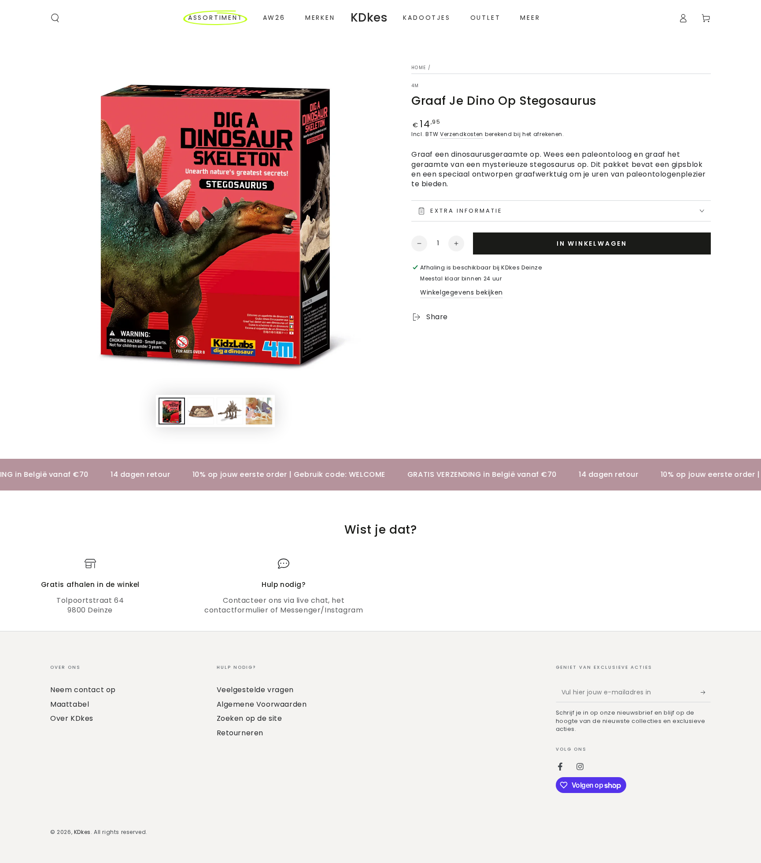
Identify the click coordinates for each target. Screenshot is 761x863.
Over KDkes (71, 718)
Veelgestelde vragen (255, 690)
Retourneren (240, 733)
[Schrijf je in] (706, 692)
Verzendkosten (461, 134)
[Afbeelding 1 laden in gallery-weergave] (172, 411)
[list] (380, 587)
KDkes (82, 832)
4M (415, 86)
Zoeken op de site (249, 718)
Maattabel (69, 704)
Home (418, 67)
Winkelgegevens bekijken (461, 292)
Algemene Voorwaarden (262, 704)
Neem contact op (83, 690)
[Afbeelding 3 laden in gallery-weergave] (230, 411)
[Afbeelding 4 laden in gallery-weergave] (259, 411)
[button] (55, 18)
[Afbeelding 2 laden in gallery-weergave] (201, 411)
